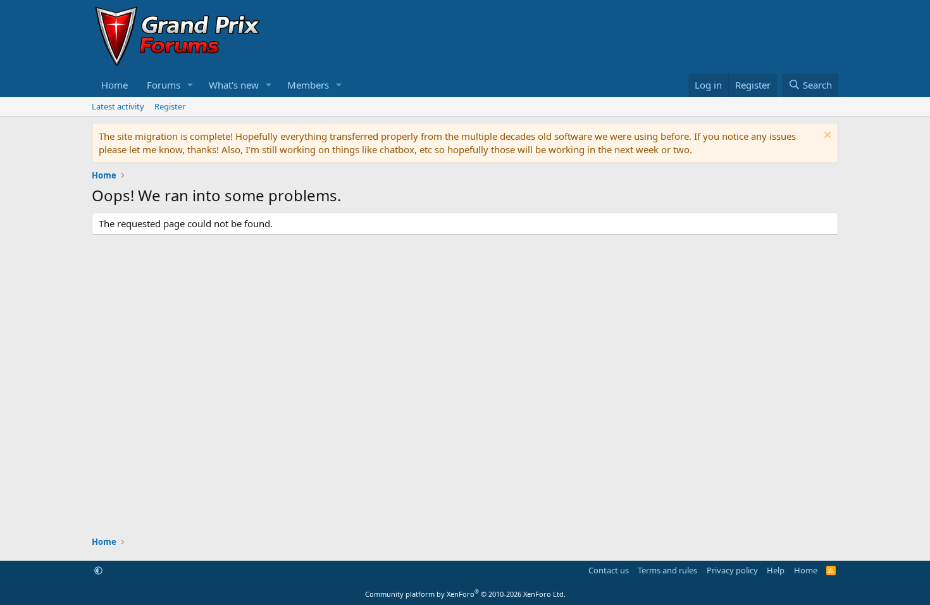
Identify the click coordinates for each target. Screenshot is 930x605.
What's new (234, 84)
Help (775, 570)
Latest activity (118, 106)
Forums (163, 84)
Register (169, 106)
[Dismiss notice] (826, 136)
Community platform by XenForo (465, 594)
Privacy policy (732, 570)
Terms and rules (667, 570)
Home (114, 84)
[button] (190, 85)
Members (308, 84)
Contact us (608, 570)
